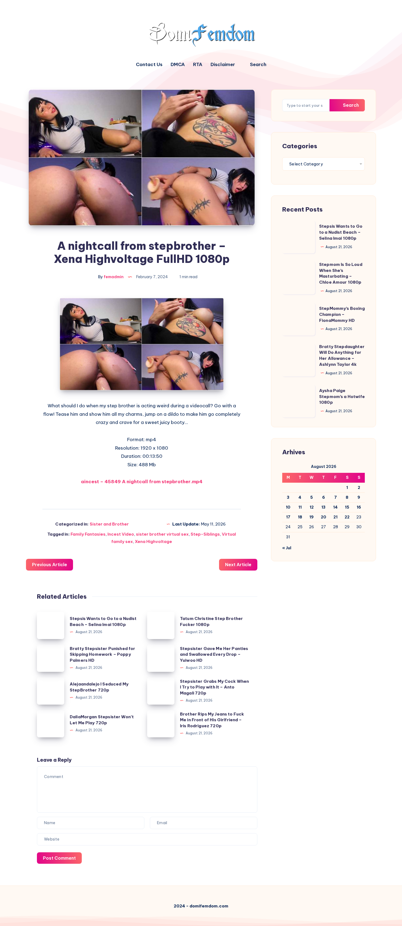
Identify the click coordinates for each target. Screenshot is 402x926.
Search (350, 105)
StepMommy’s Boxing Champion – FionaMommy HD (342, 314)
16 (359, 507)
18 (300, 517)
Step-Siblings (205, 534)
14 (335, 507)
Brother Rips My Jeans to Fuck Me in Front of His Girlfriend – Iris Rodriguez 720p (212, 720)
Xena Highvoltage (153, 541)
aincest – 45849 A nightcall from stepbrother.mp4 (141, 482)
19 (311, 517)
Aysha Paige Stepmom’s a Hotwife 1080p (342, 396)
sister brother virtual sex (162, 534)
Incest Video (120, 534)
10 (288, 507)
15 (347, 507)
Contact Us (149, 64)
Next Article (238, 564)
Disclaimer (223, 64)
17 (288, 517)
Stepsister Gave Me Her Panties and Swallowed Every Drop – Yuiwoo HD (214, 654)
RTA (197, 64)
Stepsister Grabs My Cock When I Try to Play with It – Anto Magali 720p (214, 687)
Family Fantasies (88, 534)
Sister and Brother (109, 524)
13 (323, 507)
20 (323, 517)
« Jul (286, 547)
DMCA (178, 64)
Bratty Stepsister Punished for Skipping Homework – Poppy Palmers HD (102, 654)
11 (300, 507)
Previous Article (49, 564)
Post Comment (59, 858)
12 (312, 507)
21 (335, 517)
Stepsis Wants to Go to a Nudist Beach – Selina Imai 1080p (340, 232)
